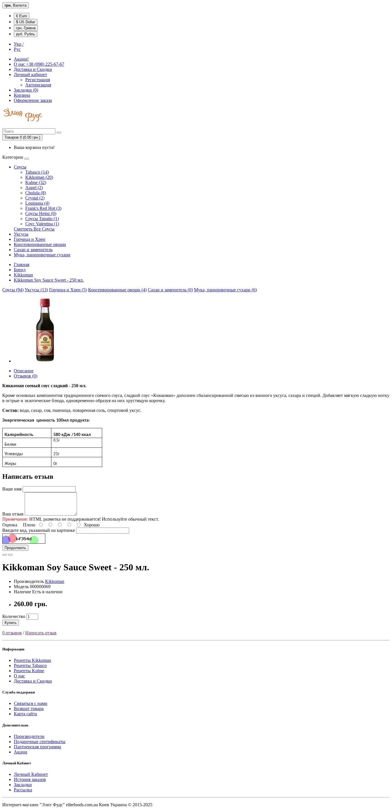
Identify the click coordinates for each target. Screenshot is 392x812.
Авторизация (38, 84)
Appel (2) (34, 187)
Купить (11, 623)
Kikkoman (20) (39, 177)
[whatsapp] (4, 125)
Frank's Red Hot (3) (43, 208)
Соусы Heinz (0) (40, 213)
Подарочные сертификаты (39, 741)
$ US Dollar (25, 22)
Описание (24, 370)
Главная (21, 264)
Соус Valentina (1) (42, 223)
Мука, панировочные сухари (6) (225, 289)
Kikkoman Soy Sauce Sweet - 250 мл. (49, 280)
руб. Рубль (25, 34)
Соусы (20, 166)
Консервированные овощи (40, 244)
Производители (29, 736)
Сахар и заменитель (33, 249)
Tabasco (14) (37, 172)
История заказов (30, 779)
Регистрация (37, 79)
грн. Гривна (26, 28)
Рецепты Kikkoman (32, 660)
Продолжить (15, 548)
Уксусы (21, 234)
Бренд (20, 269)
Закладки (23, 784)
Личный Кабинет (31, 774)
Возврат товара (29, 708)
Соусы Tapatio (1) (42, 218)
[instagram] (6, 125)
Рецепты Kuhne (29, 670)
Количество (13, 616)
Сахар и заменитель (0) (170, 289)
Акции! (21, 59)
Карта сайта (25, 713)
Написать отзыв (41, 632)
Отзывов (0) (25, 375)
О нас (39, 64)
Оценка (9, 524)
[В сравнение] (10, 555)
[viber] (2, 125)
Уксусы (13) (36, 289)
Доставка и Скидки (33, 69)
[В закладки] (4, 555)
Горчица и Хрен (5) (68, 289)
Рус (17, 49)
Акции (20, 751)
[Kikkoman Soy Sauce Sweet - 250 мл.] (46, 360)
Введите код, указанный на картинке (38, 530)
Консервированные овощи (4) (117, 289)
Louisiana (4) (37, 203)
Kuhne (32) (35, 182)
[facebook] (5, 125)
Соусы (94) (13, 289)
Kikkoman (23, 274)
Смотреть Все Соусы (34, 228)
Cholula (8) (35, 192)
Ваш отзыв (13, 513)
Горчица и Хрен (29, 239)
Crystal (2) (34, 197)
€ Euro (21, 16)
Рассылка (23, 789)
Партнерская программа (37, 746)
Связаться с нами (30, 703)
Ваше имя (12, 489)
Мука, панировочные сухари (42, 254)
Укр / (19, 44)
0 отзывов (12, 632)
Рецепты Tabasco (30, 665)
